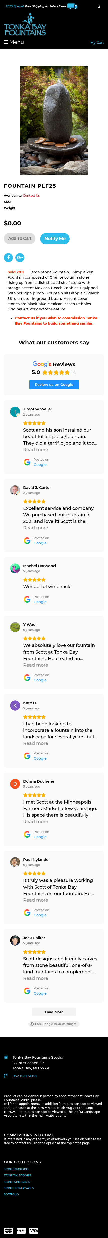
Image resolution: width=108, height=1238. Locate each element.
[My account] (99, 6)
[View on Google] (15, 412)
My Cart (97, 42)
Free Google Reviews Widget (56, 1024)
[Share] (8, 257)
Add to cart (19, 238)
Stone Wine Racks (17, 1182)
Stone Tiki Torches (17, 1175)
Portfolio (11, 1194)
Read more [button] (35, 449)
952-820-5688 (25, 1076)
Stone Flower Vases (19, 1188)
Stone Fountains (16, 1169)
